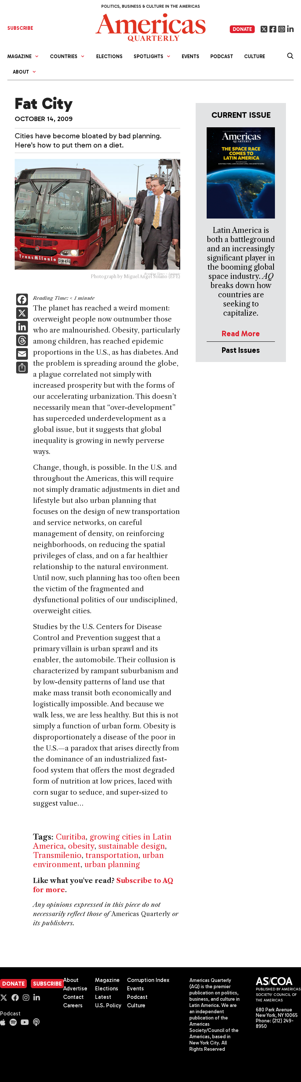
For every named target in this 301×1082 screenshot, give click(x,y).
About (71, 980)
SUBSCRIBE (20, 28)
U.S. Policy (108, 1005)
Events (190, 56)
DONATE (242, 29)
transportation (112, 855)
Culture (254, 56)
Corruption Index (148, 980)
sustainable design (131, 846)
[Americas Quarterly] (150, 26)
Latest (103, 997)
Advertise (75, 988)
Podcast (221, 56)
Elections (109, 56)
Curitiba (71, 836)
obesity (81, 846)
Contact (73, 997)
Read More (241, 333)
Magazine (107, 980)
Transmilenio (57, 855)
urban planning (112, 864)
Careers (73, 1005)
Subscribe (47, 983)
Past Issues (241, 350)
